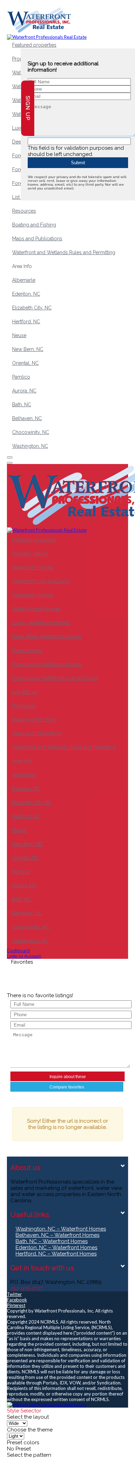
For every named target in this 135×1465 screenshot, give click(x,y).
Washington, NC (30, 446)
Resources (24, 211)
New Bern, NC (27, 349)
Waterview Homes (32, 595)
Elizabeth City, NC (32, 307)
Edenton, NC (26, 294)
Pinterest (16, 1305)
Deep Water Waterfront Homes (46, 636)
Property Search (30, 553)
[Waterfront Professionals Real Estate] (47, 1405)
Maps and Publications (37, 238)
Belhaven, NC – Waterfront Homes (57, 1235)
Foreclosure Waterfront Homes (47, 664)
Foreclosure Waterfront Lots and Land (55, 678)
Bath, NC (21, 404)
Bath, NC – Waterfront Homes (52, 1241)
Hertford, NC (26, 321)
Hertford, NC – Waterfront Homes (56, 1254)
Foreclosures (27, 650)
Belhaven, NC (27, 418)
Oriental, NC (25, 363)
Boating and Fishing (34, 225)
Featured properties (34, 45)
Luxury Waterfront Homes (41, 622)
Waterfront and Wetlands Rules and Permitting (63, 252)
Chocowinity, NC (30, 432)
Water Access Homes (36, 609)
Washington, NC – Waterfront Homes (61, 1229)
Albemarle (23, 280)
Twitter (14, 1294)
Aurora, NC (24, 390)
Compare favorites (67, 1087)
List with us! (25, 692)
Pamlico (21, 377)
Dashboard (18, 950)
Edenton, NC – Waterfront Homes (56, 1247)
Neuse (19, 335)
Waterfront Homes (32, 567)
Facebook (17, 1299)
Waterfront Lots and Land (40, 581)
